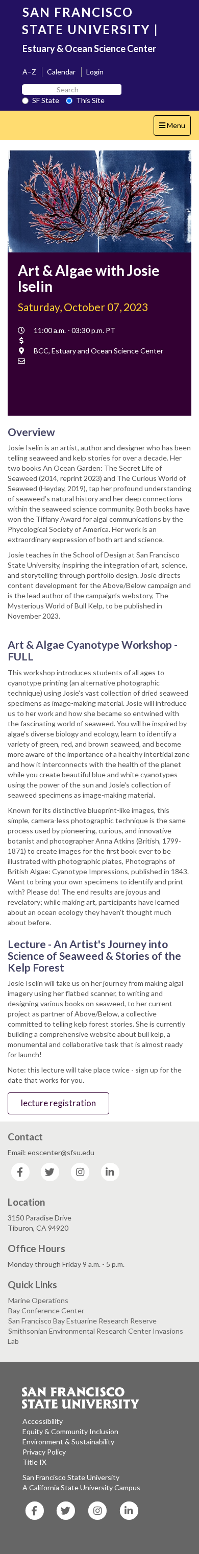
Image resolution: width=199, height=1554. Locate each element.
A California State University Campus (81, 1487)
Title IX (34, 1462)
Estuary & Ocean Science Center (89, 48)
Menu (175, 128)
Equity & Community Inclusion (70, 1431)
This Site (90, 100)
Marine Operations (38, 1300)
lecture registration (58, 1103)
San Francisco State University (70, 1477)
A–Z (29, 71)
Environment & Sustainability (68, 1441)
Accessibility (42, 1421)
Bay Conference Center (46, 1310)
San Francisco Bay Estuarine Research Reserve (82, 1320)
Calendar (61, 71)
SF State (45, 100)
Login (95, 71)
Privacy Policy (44, 1451)
